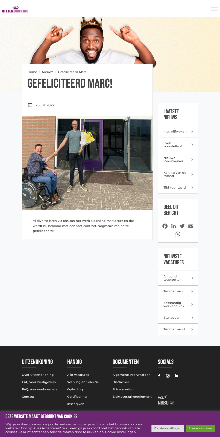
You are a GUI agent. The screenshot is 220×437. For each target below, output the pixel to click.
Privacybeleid (123, 389)
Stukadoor (171, 318)
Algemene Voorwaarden (132, 375)
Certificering (77, 397)
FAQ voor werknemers (39, 389)
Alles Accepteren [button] (200, 428)
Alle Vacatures (78, 375)
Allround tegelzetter (172, 278)
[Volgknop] (159, 375)
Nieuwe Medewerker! (173, 159)
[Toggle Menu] (214, 9)
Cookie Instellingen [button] (167, 428)
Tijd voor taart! (174, 187)
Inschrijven (75, 404)
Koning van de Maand (174, 174)
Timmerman (173, 291)
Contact (28, 397)
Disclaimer (121, 382)
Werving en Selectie (83, 382)
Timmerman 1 (174, 329)
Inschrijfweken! (175, 131)
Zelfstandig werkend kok (173, 304)
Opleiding (75, 389)
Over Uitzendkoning (38, 375)
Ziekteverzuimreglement (132, 397)
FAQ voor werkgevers (39, 382)
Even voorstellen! (172, 144)
